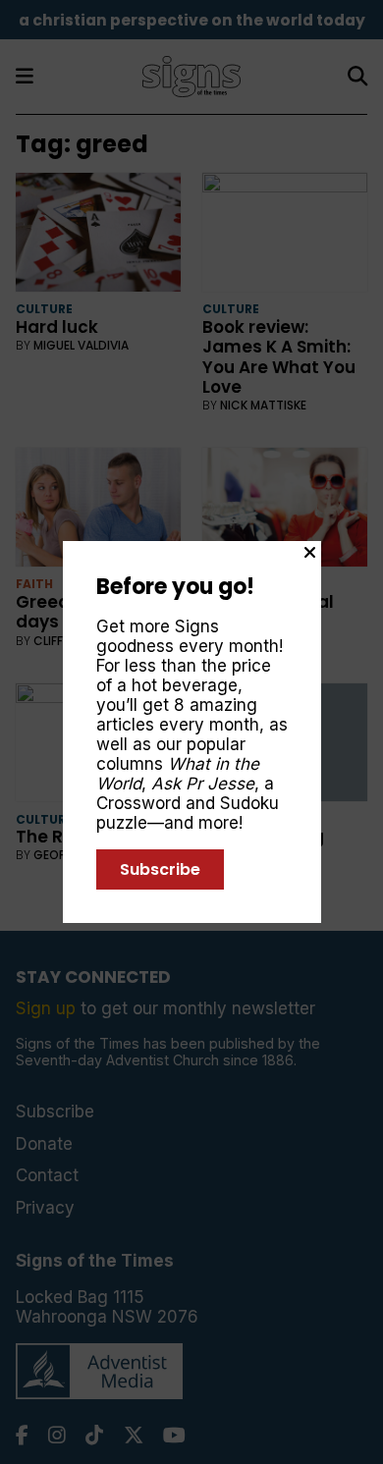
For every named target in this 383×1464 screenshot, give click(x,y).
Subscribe (160, 869)
